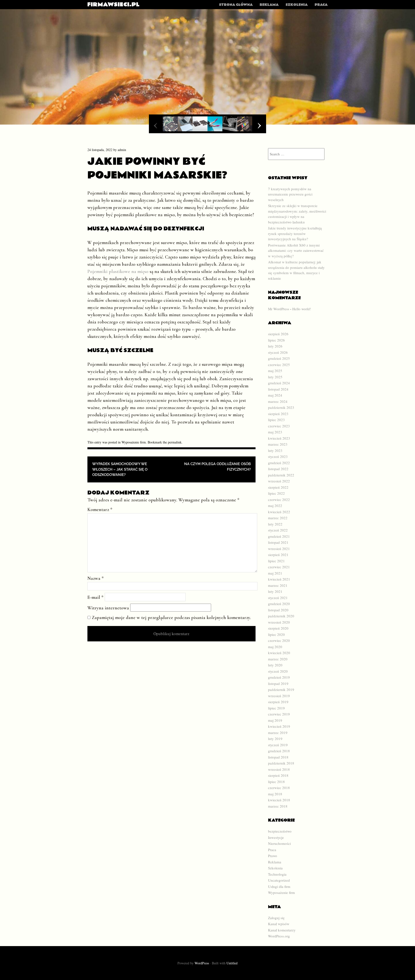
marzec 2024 (277, 401)
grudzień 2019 (279, 677)
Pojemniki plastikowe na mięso (117, 271)
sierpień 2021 (278, 554)
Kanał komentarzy (282, 930)
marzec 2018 (277, 806)
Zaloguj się (276, 917)
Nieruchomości (279, 843)
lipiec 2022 (276, 493)
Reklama (269, 4)
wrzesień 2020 (279, 622)
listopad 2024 (278, 389)
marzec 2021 (277, 585)
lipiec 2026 (276, 340)
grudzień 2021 (279, 536)
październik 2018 (281, 763)
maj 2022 (275, 505)
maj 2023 (275, 432)
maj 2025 (275, 370)
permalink (175, 442)
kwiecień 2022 (279, 511)
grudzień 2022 (279, 462)
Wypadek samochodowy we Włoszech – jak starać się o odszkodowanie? (119, 469)
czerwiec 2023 (279, 426)
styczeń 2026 (278, 352)
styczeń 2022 (278, 530)
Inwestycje (276, 837)
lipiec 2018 (276, 781)
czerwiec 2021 (279, 566)
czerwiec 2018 (279, 787)
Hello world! (301, 308)
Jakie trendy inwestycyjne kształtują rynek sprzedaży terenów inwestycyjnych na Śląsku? (295, 233)
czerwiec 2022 (279, 499)
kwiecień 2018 (279, 799)
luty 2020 (275, 665)
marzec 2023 (277, 444)
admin (122, 149)
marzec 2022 (277, 517)
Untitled (232, 963)
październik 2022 (281, 475)
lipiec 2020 (276, 634)
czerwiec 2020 (279, 640)
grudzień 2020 (279, 603)
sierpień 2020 (278, 628)
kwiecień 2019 (279, 726)
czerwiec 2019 (279, 714)
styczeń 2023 (278, 456)
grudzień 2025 (279, 358)
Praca (321, 4)
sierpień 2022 (278, 487)
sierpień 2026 (278, 333)
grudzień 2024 (279, 382)
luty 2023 (275, 450)
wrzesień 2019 (279, 695)
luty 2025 (275, 376)
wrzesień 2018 (279, 769)
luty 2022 (275, 524)
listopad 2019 (278, 683)
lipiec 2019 (276, 708)
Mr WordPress (278, 308)
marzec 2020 (277, 659)
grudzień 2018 (279, 750)
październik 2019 (281, 689)
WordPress (202, 963)
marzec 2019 (277, 732)
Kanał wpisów (278, 923)
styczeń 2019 (278, 744)
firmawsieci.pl (113, 4)
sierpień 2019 (278, 701)
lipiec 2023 (276, 419)
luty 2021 (275, 591)
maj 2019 (275, 720)
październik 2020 (281, 615)
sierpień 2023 (278, 413)
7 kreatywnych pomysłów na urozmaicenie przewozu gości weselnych (290, 194)
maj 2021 (275, 573)
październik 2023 (281, 407)
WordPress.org (279, 936)
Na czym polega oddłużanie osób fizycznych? (217, 467)
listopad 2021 (278, 542)
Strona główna (236, 4)
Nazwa (95, 578)
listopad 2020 (278, 609)
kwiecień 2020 (279, 652)
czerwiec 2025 (279, 364)
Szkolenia (297, 4)
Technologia (277, 874)
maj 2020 (275, 646)
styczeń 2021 (278, 597)
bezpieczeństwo (280, 831)
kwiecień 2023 (279, 438)
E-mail (95, 597)
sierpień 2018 (278, 775)
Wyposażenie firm (134, 442)
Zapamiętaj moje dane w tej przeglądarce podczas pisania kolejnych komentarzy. (171, 617)
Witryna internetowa (108, 608)
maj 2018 (275, 793)
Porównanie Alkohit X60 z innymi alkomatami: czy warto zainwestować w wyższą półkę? (296, 250)
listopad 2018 (278, 757)
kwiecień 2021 (279, 579)
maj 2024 (275, 395)
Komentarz (99, 509)
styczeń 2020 (278, 671)
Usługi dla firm (279, 886)
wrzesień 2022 (279, 481)
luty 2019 (275, 738)
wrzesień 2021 (279, 548)
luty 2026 (275, 346)
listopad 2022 (278, 468)
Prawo (272, 855)
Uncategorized (279, 880)
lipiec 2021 (276, 560)
